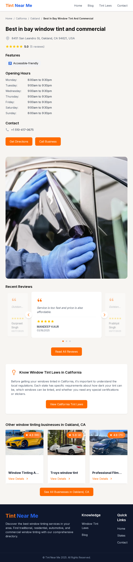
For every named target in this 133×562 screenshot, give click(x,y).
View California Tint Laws (66, 404)
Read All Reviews (66, 351)
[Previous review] (28, 314)
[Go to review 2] (66, 341)
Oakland (35, 18)
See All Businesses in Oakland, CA (66, 492)
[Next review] (104, 314)
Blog (91, 5)
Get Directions (19, 141)
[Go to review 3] (70, 341)
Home (78, 5)
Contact (122, 5)
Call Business (48, 141)
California (21, 18)
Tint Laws (105, 5)
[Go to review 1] (63, 341)
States (121, 535)
